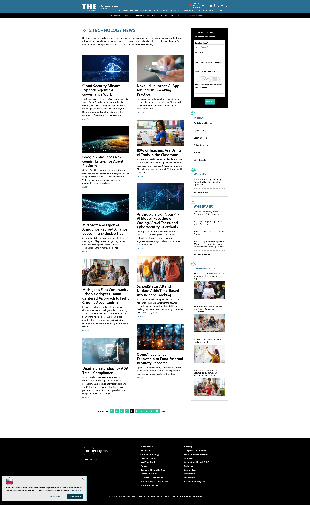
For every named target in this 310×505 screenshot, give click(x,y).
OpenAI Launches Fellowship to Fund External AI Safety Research (160, 358)
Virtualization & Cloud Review (154, 481)
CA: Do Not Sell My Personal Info (189, 496)
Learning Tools (200, 137)
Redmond (188, 466)
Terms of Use (169, 496)
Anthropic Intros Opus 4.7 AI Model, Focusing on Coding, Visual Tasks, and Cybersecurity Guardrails (158, 220)
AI (166, 16)
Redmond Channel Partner (152, 469)
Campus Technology (149, 454)
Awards (152, 10)
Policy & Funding (201, 145)
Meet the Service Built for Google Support (209, 232)
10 (157, 410)
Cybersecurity (200, 130)
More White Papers (203, 254)
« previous (103, 410)
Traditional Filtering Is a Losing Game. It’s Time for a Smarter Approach (207, 182)
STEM (160, 16)
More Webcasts (201, 192)
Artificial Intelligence (203, 123)
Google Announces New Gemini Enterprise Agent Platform (102, 161)
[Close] (82, 479)
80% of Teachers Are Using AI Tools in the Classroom (159, 152)
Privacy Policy (214, 71)
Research (164, 10)
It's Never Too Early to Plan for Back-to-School (207, 340)
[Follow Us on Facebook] (214, 5)
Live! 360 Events (148, 458)
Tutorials (127, 16)
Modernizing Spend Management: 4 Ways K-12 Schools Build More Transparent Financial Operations (209, 244)
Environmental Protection (196, 454)
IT (179, 16)
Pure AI (143, 466)
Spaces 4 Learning (148, 473)
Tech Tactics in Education (151, 477)
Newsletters (212, 10)
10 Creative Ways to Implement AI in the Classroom (209, 223)
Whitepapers (204, 206)
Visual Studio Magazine (195, 481)
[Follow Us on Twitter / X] (218, 6)
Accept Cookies (75, 496)
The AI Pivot (189, 477)
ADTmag (188, 446)
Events (199, 10)
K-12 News (123, 10)
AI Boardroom (146, 446)
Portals (200, 118)
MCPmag (188, 458)
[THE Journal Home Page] (100, 7)
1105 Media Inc (124, 496)
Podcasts (175, 10)
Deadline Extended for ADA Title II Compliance (105, 370)
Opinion (143, 10)
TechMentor (189, 473)
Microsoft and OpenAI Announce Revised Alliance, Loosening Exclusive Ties (105, 229)
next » (165, 410)
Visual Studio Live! (149, 485)
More (222, 10)
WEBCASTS (201, 174)
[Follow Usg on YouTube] (222, 5)
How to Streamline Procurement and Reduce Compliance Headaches (208, 309)
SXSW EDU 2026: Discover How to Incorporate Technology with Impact (209, 276)
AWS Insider (146, 450)
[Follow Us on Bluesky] (211, 5)
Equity (172, 16)
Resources (186, 10)
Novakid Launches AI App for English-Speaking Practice (158, 89)
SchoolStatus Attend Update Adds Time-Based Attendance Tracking (158, 290)
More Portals (200, 160)
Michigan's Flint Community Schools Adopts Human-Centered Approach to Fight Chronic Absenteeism (105, 296)
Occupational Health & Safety (198, 462)
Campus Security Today (195, 450)
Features (134, 10)
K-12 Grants (139, 16)
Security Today (191, 469)
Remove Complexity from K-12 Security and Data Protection (207, 213)
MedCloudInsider (148, 462)
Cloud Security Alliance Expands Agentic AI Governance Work (101, 89)
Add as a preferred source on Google (199, 5)
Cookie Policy (155, 496)
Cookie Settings (54, 496)
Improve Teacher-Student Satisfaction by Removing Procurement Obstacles (205, 373)
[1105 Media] (96, 473)
